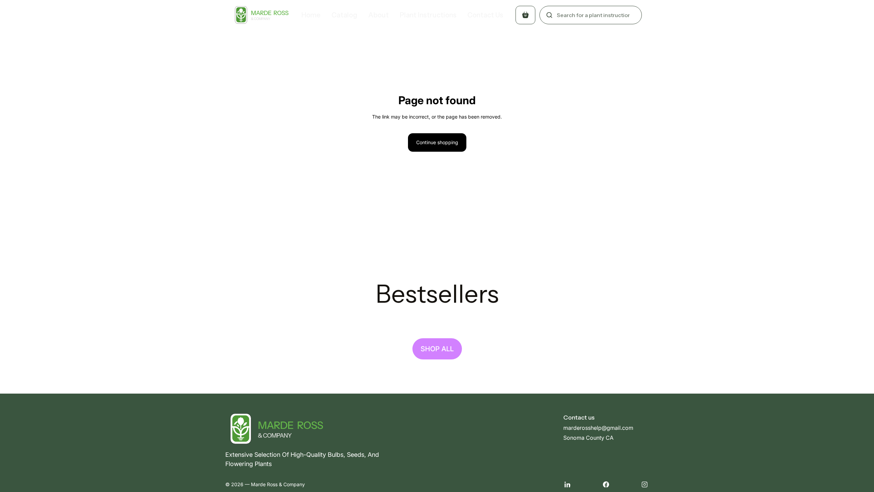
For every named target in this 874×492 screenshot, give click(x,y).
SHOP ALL (437, 349)
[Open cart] (525, 15)
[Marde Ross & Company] (260, 15)
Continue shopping (437, 142)
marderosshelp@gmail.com (598, 427)
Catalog (344, 15)
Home (311, 15)
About (378, 15)
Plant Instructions (428, 15)
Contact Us (485, 15)
